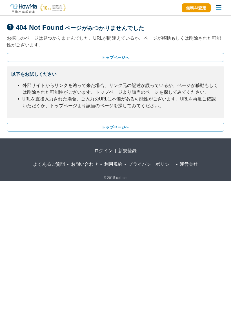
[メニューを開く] (218, 8)
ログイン (103, 150)
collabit (121, 178)
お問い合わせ (84, 164)
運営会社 (189, 164)
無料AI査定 (196, 8)
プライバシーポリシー (151, 164)
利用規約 (113, 164)
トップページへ (115, 57)
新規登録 (127, 150)
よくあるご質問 (49, 164)
